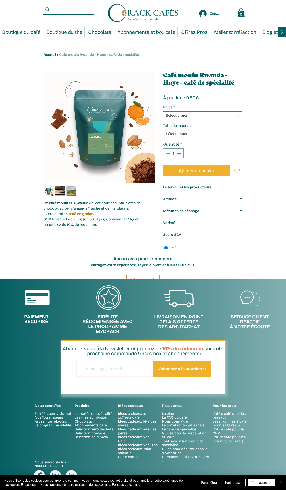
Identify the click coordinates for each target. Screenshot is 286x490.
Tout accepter (261, 482)
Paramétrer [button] (209, 482)
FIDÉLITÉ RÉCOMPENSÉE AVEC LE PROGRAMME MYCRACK (107, 324)
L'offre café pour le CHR (228, 431)
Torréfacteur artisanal (53, 413)
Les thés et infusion (91, 417)
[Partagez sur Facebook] (166, 247)
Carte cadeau (129, 457)
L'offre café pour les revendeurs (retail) (229, 439)
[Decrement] (167, 153)
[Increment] (179, 153)
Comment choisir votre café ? (185, 459)
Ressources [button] (172, 406)
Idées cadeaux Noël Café (134, 439)
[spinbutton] (173, 153)
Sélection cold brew (91, 437)
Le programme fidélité (53, 425)
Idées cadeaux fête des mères (137, 423)
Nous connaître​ (48, 406)
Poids (169, 107)
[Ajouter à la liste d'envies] (237, 170)
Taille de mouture (178, 125)
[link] (241, 12)
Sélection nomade (90, 433)
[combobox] (202, 115)
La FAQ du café (174, 417)
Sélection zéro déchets (94, 429)
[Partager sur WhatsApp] (174, 247)
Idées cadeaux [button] (130, 406)
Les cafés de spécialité (93, 413)
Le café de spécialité (179, 429)
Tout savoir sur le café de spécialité (183, 443)
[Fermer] (280, 482)
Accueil (50, 54)
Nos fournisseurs (49, 417)
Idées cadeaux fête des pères (137, 431)
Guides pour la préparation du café (184, 435)
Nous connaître (175, 421)
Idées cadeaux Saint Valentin (134, 451)
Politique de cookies (126, 484)
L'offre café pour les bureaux (229, 415)
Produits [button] (82, 406)
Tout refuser (233, 482)
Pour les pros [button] (224, 406)
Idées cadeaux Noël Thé (138, 445)
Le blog (168, 413)
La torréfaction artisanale (183, 425)
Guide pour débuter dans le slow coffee (184, 451)
